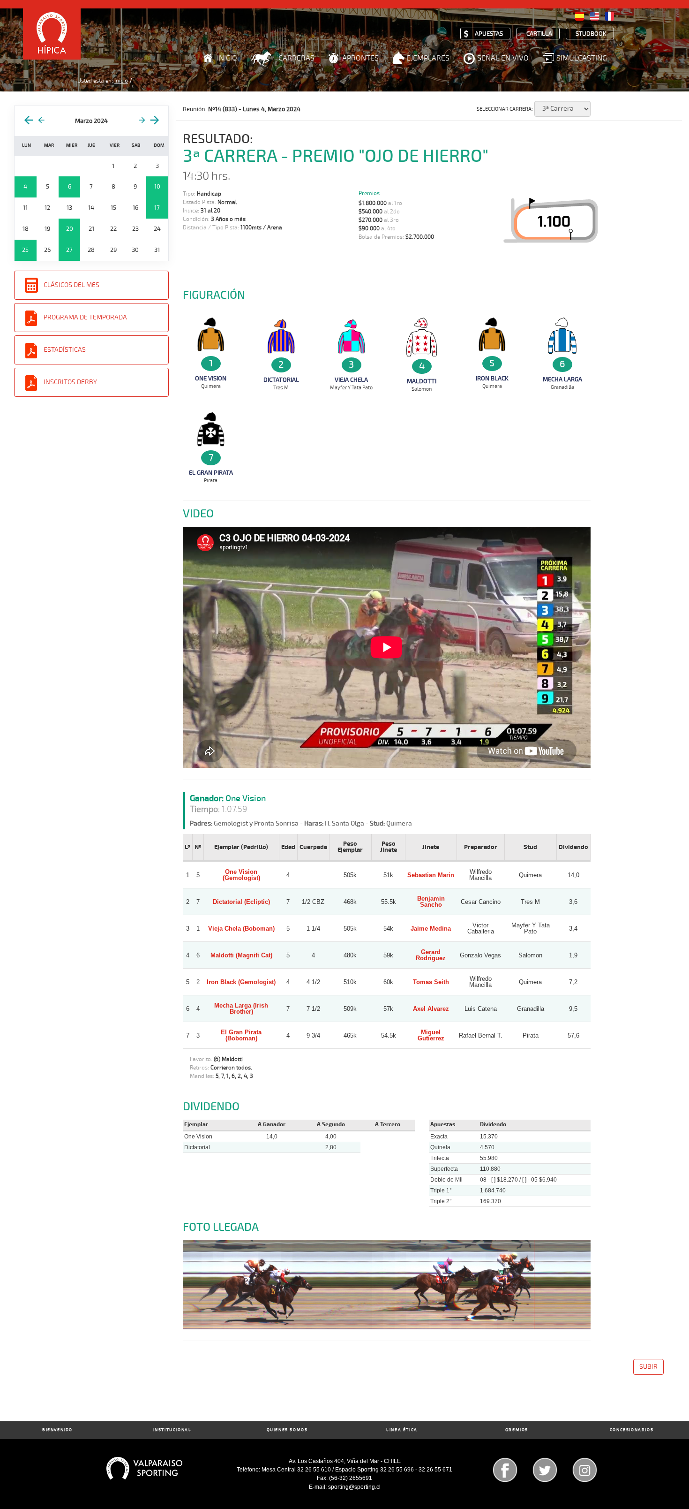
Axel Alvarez (431, 1008)
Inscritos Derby (70, 382)
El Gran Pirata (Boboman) (241, 1035)
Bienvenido (57, 1430)
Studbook (591, 34)
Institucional (172, 1430)
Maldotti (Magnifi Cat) (241, 955)
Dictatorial (281, 380)
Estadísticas (65, 350)
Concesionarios (631, 1430)
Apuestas (489, 34)
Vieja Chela (351, 380)
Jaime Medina (431, 928)
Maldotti (421, 381)
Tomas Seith (431, 982)
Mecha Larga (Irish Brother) (241, 1008)
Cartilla (539, 34)
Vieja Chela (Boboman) (241, 928)
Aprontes (360, 58)
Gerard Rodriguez (431, 955)
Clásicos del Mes (71, 285)
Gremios (516, 1430)
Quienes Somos (287, 1430)
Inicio (227, 58)
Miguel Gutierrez (431, 1035)
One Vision (210, 378)
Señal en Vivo (503, 58)
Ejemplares (427, 58)
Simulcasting (581, 58)
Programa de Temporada (85, 317)
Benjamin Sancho (431, 901)
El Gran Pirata (211, 473)
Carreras (296, 58)
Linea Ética (402, 1430)
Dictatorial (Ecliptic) (241, 901)
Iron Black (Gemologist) (241, 982)
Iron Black (492, 378)
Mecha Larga (562, 379)
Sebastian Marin (430, 875)
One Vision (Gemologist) (241, 874)
